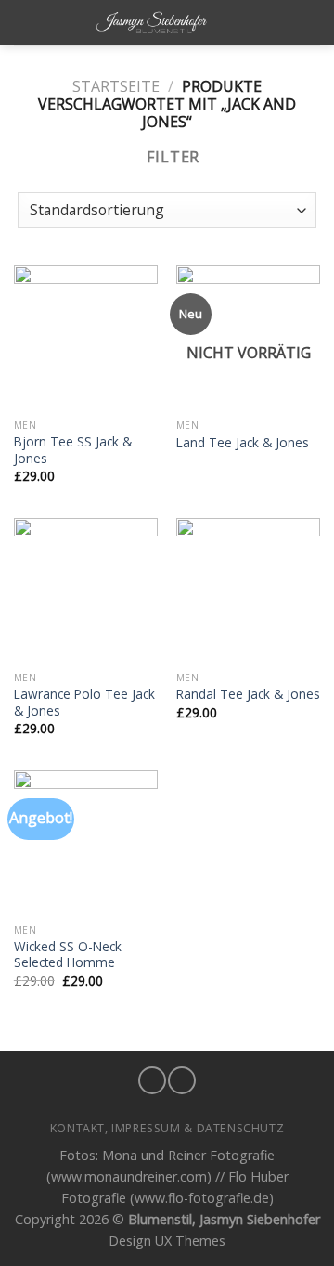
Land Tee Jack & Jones (242, 442)
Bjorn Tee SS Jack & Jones (73, 449)
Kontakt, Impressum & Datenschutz (167, 1128)
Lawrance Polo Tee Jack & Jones (84, 702)
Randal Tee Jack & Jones (248, 694)
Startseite (116, 86)
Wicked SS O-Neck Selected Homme (68, 954)
